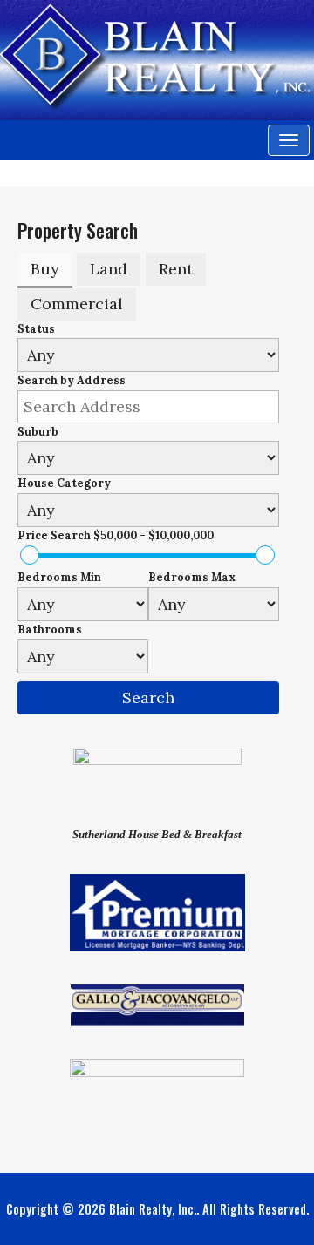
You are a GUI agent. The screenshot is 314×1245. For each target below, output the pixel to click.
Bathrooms (49, 629)
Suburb (37, 431)
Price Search (115, 535)
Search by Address (71, 380)
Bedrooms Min (59, 577)
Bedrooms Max (192, 577)
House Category (64, 483)
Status (36, 329)
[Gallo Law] (157, 1003)
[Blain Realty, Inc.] (157, 54)
